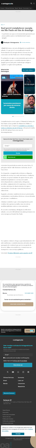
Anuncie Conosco (9, 393)
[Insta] (23, 372)
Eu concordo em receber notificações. (16, 358)
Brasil (16, 8)
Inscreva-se (11, 157)
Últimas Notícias (9, 8)
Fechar (18, 434)
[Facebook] (28, 372)
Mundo (20, 8)
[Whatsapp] (18, 372)
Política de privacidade (9, 414)
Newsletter (21, 386)
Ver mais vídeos (28, 70)
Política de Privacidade (21, 150)
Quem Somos (6, 410)
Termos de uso (7, 416)
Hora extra (5, 412)
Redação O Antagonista (11, 42)
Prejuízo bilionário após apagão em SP (20, 253)
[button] (13, 116)
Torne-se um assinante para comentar (17, 299)
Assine (28, 330)
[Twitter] (7, 372)
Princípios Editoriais (8, 423)
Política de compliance (9, 421)
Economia (26, 8)
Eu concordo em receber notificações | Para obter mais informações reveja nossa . (16, 150)
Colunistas (21, 383)
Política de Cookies (8, 419)
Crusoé (2, 8)
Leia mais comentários (17, 304)
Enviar (18, 153)
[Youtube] (13, 372)
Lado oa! (31, 8)
